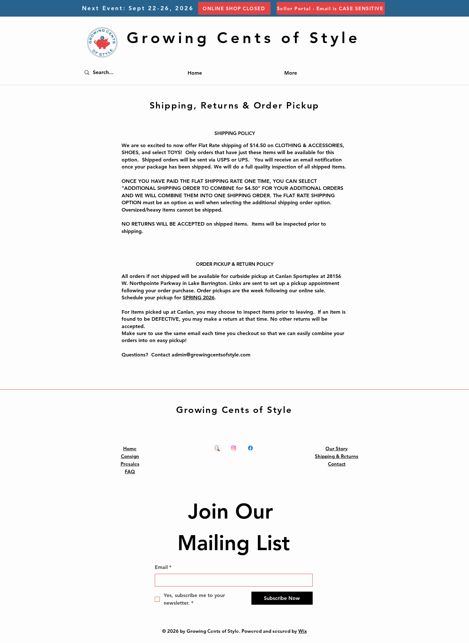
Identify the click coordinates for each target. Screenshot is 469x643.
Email (163, 567)
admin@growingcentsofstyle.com (211, 355)
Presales (130, 464)
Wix (302, 631)
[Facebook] (250, 448)
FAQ (130, 471)
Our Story (336, 448)
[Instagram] (233, 448)
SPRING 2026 (198, 298)
